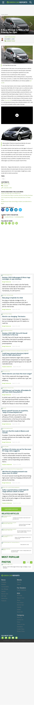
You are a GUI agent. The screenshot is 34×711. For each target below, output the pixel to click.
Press (18, 622)
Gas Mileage (4, 589)
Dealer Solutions (21, 590)
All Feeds (19, 595)
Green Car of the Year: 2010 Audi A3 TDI (11, 193)
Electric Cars (4, 593)
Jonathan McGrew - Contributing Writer (14, 217)
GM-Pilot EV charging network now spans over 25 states (14, 472)
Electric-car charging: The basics (13, 316)
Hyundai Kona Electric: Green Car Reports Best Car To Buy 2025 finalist (21, 551)
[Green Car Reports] (17, 2)
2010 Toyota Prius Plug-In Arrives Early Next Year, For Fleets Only (15, 198)
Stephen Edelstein (7, 366)
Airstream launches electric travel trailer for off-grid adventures (22, 518)
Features (3, 600)
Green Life (20, 612)
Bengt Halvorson (6, 281)
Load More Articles (11, 509)
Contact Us (20, 619)
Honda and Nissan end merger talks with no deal (24, 525)
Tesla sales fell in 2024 (24, 544)
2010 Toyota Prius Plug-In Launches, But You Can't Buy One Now (17, 195)
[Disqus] (17, 249)
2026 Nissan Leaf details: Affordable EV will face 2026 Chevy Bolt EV (16, 391)
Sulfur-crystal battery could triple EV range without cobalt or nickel (15, 490)
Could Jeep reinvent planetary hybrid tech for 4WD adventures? (15, 354)
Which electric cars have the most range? (17, 373)
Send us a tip (6, 184)
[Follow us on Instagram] (9, 223)
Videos (19, 584)
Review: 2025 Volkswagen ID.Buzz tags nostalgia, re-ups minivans (16, 278)
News (6, 14)
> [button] (31, 562)
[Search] (30, 2)
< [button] (24, 562)
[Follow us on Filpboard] (16, 223)
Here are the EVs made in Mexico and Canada (15, 431)
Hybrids (3, 591)
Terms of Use (21, 624)
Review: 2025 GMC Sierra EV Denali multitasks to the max (14, 334)
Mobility (3, 584)
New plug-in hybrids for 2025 (12, 298)
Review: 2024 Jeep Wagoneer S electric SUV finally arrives (23, 538)
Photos (19, 582)
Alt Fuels (3, 596)
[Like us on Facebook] (2, 223)
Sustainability (5, 586)
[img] (2, 209)
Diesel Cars (4, 598)
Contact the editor (7, 188)
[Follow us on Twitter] (6, 223)
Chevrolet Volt (7, 100)
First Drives (20, 602)
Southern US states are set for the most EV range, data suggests (16, 450)
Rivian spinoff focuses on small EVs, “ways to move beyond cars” (15, 411)
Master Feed (20, 598)
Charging (3, 582)
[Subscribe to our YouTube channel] (13, 223)
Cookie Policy (20, 629)
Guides (19, 609)
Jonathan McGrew (10, 36)
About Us (19, 617)
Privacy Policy (21, 631)
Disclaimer (20, 626)
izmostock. (29, 640)
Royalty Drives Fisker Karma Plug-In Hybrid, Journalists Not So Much (16, 202)
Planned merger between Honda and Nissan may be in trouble (24, 531)
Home (2, 14)
